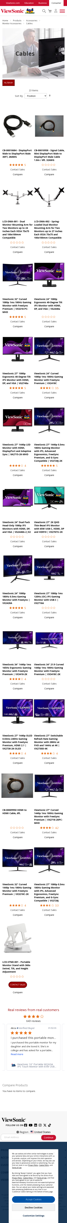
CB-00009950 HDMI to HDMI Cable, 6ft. (14, 811)
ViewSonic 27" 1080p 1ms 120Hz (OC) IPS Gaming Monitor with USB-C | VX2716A (48, 598)
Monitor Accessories (12, 23)
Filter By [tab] (8, 82)
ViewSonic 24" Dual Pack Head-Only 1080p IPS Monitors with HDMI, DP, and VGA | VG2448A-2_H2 (16, 527)
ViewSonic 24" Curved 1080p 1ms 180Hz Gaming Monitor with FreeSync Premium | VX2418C (48, 378)
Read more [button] (17, 1054)
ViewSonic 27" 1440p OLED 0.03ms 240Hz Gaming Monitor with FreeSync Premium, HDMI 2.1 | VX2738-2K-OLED (17, 742)
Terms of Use (16, 1167)
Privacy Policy (33, 1165)
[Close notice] (54, 1153)
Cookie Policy (44, 1165)
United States (42, 1132)
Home (5, 20)
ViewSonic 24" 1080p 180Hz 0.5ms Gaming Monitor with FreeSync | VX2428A (16, 598)
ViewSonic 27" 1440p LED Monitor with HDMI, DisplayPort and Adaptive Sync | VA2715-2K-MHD (16, 449)
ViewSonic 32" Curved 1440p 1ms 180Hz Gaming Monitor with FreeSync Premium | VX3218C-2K (16, 889)
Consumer (56, 3)
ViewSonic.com (13, 3)
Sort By (19, 95)
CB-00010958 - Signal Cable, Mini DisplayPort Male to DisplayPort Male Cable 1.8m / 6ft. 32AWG (49, 155)
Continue (48, 1137)
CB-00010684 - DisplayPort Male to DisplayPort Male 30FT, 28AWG (17, 153)
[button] (18, 174)
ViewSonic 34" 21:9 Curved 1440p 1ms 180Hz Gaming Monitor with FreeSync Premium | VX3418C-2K (49, 669)
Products (17, 20)
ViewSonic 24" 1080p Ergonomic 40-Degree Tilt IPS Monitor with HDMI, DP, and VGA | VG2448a (48, 304)
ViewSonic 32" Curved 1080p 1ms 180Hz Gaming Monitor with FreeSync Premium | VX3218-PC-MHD (16, 306)
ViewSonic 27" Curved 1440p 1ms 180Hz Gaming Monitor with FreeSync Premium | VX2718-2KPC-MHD (48, 816)
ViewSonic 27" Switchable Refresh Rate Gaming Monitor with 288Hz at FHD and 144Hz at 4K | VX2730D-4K (48, 742)
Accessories (32, 20)
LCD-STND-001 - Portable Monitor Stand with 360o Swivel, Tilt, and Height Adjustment (16, 966)
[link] (33, 1065)
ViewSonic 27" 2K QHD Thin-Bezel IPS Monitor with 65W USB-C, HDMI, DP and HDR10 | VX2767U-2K (49, 527)
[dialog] (33, 1182)
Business (43, 3)
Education (29, 3)
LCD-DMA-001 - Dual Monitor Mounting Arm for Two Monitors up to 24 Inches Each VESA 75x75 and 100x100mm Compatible (17, 229)
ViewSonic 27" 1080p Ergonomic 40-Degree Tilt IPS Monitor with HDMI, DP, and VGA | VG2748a (16, 378)
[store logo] (20, 11)
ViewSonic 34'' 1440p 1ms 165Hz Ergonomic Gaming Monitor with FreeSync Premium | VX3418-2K (16, 669)
